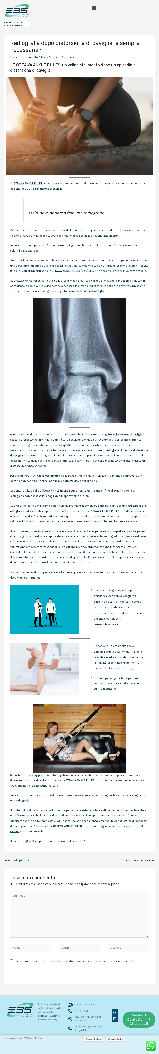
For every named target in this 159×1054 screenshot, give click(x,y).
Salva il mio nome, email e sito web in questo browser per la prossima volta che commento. (75, 961)
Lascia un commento (24, 57)
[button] (94, 8)
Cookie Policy (115, 1039)
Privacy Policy (93, 1039)
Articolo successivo (139, 860)
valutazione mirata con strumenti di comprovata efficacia (109, 265)
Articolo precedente (19, 860)
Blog (43, 57)
